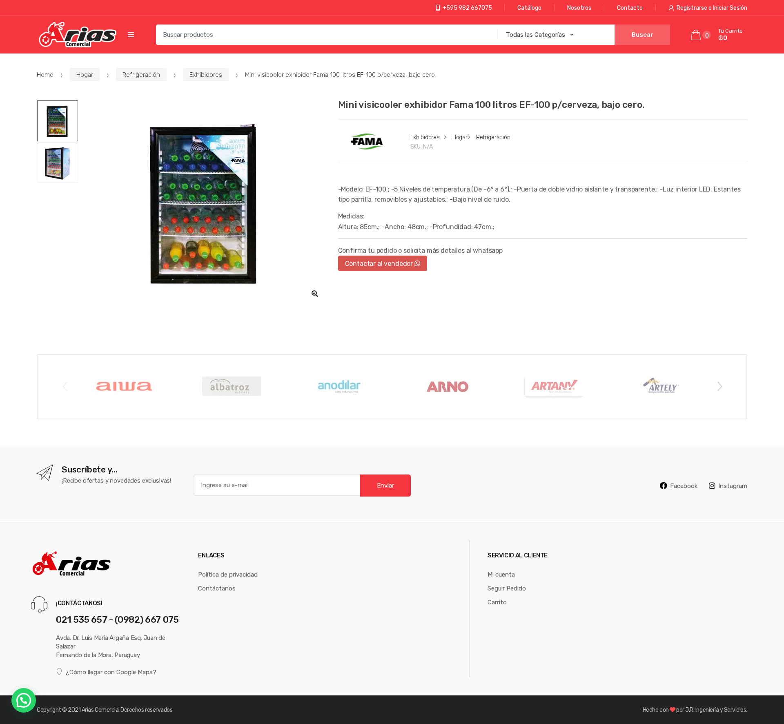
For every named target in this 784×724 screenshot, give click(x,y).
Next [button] (719, 386)
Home (45, 74)
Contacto (630, 8)
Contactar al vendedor (379, 263)
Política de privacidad (228, 574)
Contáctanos (217, 588)
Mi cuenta (501, 574)
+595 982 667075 (467, 8)
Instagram (732, 486)
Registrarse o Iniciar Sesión (712, 8)
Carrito (497, 602)
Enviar (385, 485)
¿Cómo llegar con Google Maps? (111, 672)
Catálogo (529, 8)
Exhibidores (205, 74)
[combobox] (324, 35)
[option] (205, 202)
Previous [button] (64, 386)
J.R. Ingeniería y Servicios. (716, 710)
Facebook (683, 486)
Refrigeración (141, 74)
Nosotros (579, 8)
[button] (314, 293)
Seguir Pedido (507, 588)
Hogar (84, 74)
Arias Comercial (101, 710)
